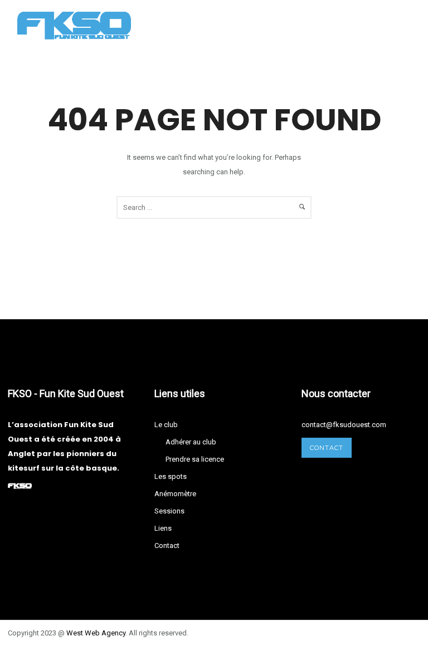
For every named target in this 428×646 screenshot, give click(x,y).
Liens (163, 528)
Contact (166, 545)
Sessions (169, 511)
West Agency (95, 633)
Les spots (170, 476)
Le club (166, 424)
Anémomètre (175, 494)
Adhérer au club (191, 442)
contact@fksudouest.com (343, 424)
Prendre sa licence (195, 459)
